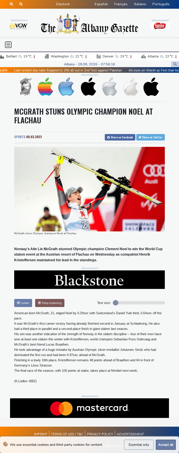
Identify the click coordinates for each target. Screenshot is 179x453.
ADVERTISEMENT (130, 434)
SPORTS (19, 136)
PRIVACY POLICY (100, 434)
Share (121, 137)
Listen (24, 303)
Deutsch (63, 4)
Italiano (140, 4)
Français (121, 4)
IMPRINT (40, 434)
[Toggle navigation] (8, 44)
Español (101, 4)
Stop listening (51, 303)
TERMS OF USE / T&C (67, 434)
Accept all (165, 445)
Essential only (139, 445)
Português (161, 4)
